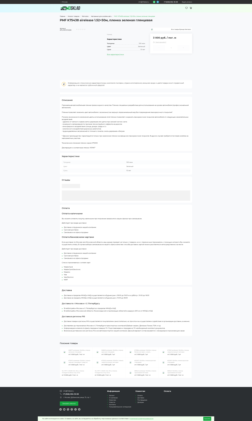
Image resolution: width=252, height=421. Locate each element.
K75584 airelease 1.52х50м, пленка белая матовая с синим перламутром (145, 352)
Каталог (112, 395)
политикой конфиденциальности (141, 419)
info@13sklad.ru (144, 2)
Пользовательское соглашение (120, 407)
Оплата (140, 395)
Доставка (140, 398)
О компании (113, 398)
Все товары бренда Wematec (181, 29)
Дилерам (140, 402)
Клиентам (112, 400)
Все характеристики (115, 54)
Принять (207, 419)
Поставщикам (142, 400)
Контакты (112, 404)
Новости (112, 402)
